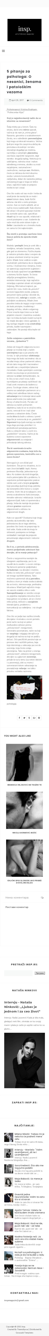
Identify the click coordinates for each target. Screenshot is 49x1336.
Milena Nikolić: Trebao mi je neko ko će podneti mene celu (29, 1136)
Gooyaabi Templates (24, 1333)
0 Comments (36, 100)
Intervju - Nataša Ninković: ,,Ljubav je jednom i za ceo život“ (22, 1006)
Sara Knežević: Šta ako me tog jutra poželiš (29, 1166)
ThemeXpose (22, 1329)
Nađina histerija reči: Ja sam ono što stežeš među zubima (29, 1239)
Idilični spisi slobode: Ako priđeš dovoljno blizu (24, 882)
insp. (24, 1327)
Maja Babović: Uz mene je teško (28, 1180)
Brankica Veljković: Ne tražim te (24, 785)
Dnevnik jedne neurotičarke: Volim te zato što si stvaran (30, 1197)
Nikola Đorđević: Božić (24, 833)
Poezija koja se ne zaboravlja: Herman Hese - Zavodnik (29, 1268)
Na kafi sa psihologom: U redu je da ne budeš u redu (29, 1253)
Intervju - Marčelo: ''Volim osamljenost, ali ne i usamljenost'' (28, 1152)
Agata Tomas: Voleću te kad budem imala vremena (30, 1211)
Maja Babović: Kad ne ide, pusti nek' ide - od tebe (29, 1224)
